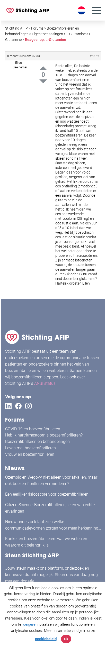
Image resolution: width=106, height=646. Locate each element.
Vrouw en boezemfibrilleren (29, 454)
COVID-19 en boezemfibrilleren (32, 428)
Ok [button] (66, 639)
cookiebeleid (46, 638)
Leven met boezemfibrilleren (30, 447)
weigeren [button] (30, 624)
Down (43, 81)
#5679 (94, 56)
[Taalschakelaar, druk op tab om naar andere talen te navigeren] (82, 10)
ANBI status (45, 383)
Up (43, 68)
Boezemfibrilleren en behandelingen (37, 441)
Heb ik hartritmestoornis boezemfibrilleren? (44, 435)
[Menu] (96, 10)
